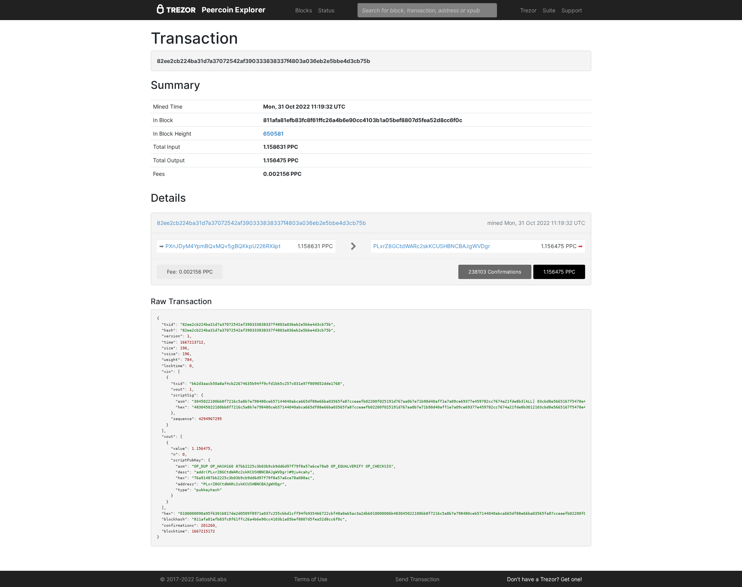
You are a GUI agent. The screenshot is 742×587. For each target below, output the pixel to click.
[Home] (176, 10)
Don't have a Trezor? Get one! (544, 579)
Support (572, 10)
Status (326, 10)
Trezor (528, 10)
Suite (549, 10)
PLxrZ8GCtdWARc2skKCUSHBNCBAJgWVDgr (431, 246)
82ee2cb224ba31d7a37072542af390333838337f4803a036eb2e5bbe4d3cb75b (261, 222)
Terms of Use (310, 579)
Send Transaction (417, 579)
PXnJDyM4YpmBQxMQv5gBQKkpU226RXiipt (223, 246)
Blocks (303, 10)
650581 (273, 133)
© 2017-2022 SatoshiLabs (193, 579)
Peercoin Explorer (233, 9)
